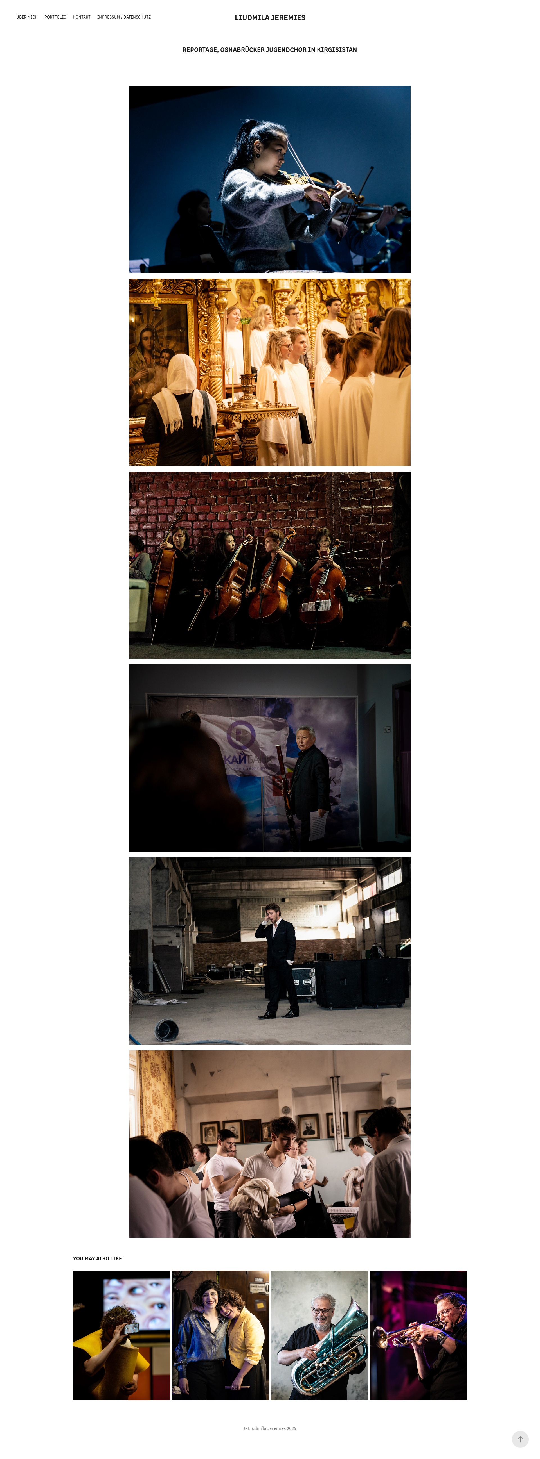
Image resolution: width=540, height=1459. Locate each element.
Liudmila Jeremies (270, 16)
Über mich (27, 17)
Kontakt (82, 17)
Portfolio (55, 17)
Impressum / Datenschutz (124, 17)
